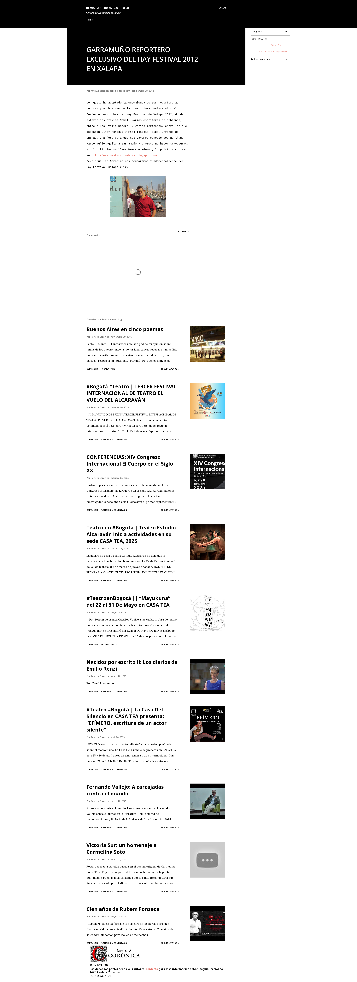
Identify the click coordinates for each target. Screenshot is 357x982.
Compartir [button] (184, 231)
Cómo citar (269, 52)
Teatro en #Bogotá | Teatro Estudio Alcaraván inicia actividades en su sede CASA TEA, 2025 (131, 534)
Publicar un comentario (114, 439)
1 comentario (108, 369)
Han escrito (255, 52)
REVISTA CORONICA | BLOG (108, 7)
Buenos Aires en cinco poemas (124, 329)
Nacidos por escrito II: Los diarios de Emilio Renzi (132, 665)
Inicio (90, 19)
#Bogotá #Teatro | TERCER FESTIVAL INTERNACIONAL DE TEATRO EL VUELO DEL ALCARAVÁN (131, 393)
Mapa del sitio (281, 52)
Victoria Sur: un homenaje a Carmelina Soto (121, 848)
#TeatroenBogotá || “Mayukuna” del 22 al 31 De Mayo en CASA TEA (128, 601)
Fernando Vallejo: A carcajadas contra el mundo (125, 790)
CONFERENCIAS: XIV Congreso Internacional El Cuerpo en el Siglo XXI (129, 464)
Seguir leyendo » (170, 369)
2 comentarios (109, 644)
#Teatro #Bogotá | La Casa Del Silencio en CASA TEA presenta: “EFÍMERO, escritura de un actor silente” (126, 719)
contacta (152, 969)
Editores (261, 52)
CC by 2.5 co (276, 45)
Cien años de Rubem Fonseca (122, 909)
